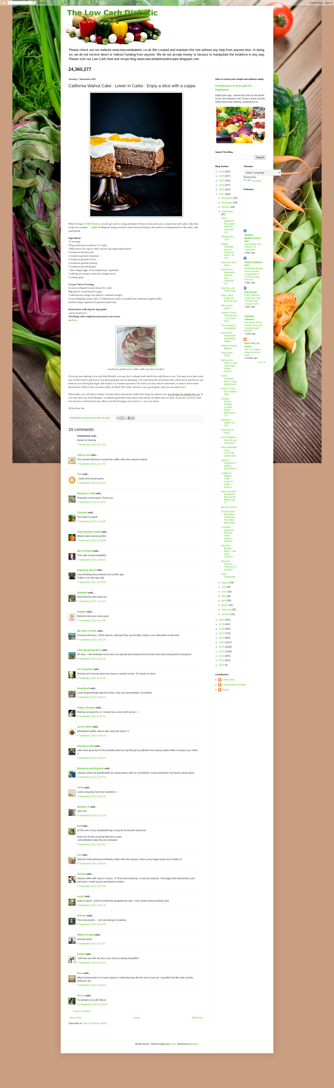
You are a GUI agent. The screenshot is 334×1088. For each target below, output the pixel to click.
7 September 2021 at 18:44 (91, 483)
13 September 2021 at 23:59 (92, 1004)
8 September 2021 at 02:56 (91, 678)
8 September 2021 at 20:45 (91, 863)
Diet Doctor (251, 292)
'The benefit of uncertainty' (228, 327)
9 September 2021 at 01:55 (91, 924)
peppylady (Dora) (86, 570)
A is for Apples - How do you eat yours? (229, 440)
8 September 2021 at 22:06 (91, 886)
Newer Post (75, 1017)
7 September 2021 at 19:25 (91, 502)
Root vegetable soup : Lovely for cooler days (229, 451)
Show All (262, 362)
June (224, 591)
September (227, 211)
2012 (222, 656)
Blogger (194, 1044)
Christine (82, 512)
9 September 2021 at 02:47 (91, 943)
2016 (222, 638)
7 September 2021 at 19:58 (91, 540)
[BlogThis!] (122, 418)
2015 (222, 642)
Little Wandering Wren (89, 650)
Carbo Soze (228, 679)
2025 (222, 176)
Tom (79, 474)
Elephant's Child (86, 493)
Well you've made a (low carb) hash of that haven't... (229, 366)
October (226, 207)
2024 (222, 180)
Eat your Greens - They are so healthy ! (228, 565)
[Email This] (118, 418)
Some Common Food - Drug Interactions (229, 380)
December (227, 198)
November (227, 202)
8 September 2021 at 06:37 (91, 758)
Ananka (81, 874)
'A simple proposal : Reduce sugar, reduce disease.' (227, 534)
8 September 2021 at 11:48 (91, 796)
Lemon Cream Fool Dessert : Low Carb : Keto (229, 316)
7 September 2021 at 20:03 (91, 559)
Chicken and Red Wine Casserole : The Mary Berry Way (228, 517)
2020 (222, 619)
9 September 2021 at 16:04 (91, 985)
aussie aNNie (84, 726)
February (227, 609)
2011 (222, 660)
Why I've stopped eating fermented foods (253, 352)
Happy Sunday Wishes (229, 347)
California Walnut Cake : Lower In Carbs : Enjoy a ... (227, 480)
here (85, 312)
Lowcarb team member (234, 684)
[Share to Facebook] (129, 418)
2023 (222, 185)
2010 (222, 665)
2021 (222, 194)
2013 (222, 651)
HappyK (81, 611)
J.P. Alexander (85, 669)
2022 (222, 189)
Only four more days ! (229, 264)
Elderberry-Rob (85, 746)
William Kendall (85, 934)
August (225, 582)
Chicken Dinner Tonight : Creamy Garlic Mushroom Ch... (228, 407)
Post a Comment (82, 1011)
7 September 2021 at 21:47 (91, 601)
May (224, 596)
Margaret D (83, 806)
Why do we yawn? (227, 307)
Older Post (197, 1017)
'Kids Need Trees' (227, 354)
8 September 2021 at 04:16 (91, 735)
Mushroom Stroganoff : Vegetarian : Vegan (229, 337)
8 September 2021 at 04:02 (91, 716)
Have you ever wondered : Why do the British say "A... (228, 497)
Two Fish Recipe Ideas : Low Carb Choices (228, 551)
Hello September (228, 575)
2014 (222, 647)
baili (79, 826)
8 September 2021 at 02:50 (91, 658)
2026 (222, 171)
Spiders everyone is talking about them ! (229, 464)
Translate (256, 180)
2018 (222, 629)
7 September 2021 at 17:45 (91, 464)
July (224, 587)
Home (137, 1017)
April (224, 600)
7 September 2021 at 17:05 (91, 444)
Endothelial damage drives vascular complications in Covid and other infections (254, 274)
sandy (80, 896)
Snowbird (82, 592)
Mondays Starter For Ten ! (228, 423)
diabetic (192, 397)
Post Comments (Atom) (95, 1023)
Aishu (80, 787)
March (225, 605)
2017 (222, 633)
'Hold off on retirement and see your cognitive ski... (228, 276)
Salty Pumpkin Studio (89, 531)
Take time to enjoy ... (227, 431)
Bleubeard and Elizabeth (90, 768)
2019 (222, 624)
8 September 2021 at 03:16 (91, 697)
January (226, 614)
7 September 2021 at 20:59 (91, 582)
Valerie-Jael (83, 455)
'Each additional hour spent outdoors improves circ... (228, 225)
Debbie (81, 954)
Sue (79, 855)
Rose (80, 973)
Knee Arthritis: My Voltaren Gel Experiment (253, 247)
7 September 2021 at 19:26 (91, 521)
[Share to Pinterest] (133, 418)
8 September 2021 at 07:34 (91, 777)
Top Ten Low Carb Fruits (228, 289)
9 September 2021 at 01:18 (91, 905)
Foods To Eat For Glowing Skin (229, 391)
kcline (173, 1044)
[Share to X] (126, 418)
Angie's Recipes (86, 707)
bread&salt (83, 688)
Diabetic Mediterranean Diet (253, 238)
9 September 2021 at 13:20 (91, 962)
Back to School (229, 507)
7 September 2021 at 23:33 (91, 620)
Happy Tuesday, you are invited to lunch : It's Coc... (227, 251)
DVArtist (81, 915)
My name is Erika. (87, 630)
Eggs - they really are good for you (229, 298)
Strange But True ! (227, 238)
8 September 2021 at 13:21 (91, 844)
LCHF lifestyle (92, 223)
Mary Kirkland (85, 551)
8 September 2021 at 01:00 (91, 639)
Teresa (81, 995)
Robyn (225, 689)
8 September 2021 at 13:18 (91, 815)
